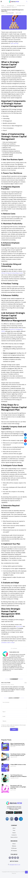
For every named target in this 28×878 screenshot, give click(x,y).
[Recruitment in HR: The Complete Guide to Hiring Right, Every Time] (5, 789)
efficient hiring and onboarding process (12, 273)
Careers (14, 832)
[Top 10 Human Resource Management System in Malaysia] (5, 778)
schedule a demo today (7, 642)
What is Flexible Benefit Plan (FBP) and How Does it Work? (17, 744)
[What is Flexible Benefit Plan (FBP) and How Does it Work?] (5, 747)
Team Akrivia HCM (10, 12)
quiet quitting (14, 43)
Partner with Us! (14, 837)
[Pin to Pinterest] (25, 441)
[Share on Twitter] (25, 437)
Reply (26, 682)
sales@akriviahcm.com (14, 864)
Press (14, 830)
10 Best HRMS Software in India (18, 764)
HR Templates (14, 850)
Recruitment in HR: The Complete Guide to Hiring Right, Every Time (18, 787)
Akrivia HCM (19, 626)
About (14, 828)
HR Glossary (14, 848)
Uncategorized (10, 5)
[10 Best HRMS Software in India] (5, 768)
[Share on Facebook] (25, 434)
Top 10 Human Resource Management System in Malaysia (18, 775)
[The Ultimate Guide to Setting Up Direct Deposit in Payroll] (5, 757)
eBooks (14, 843)
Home (2, 5)
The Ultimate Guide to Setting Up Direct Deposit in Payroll (17, 754)
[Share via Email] (25, 444)
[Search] (26, 1)
